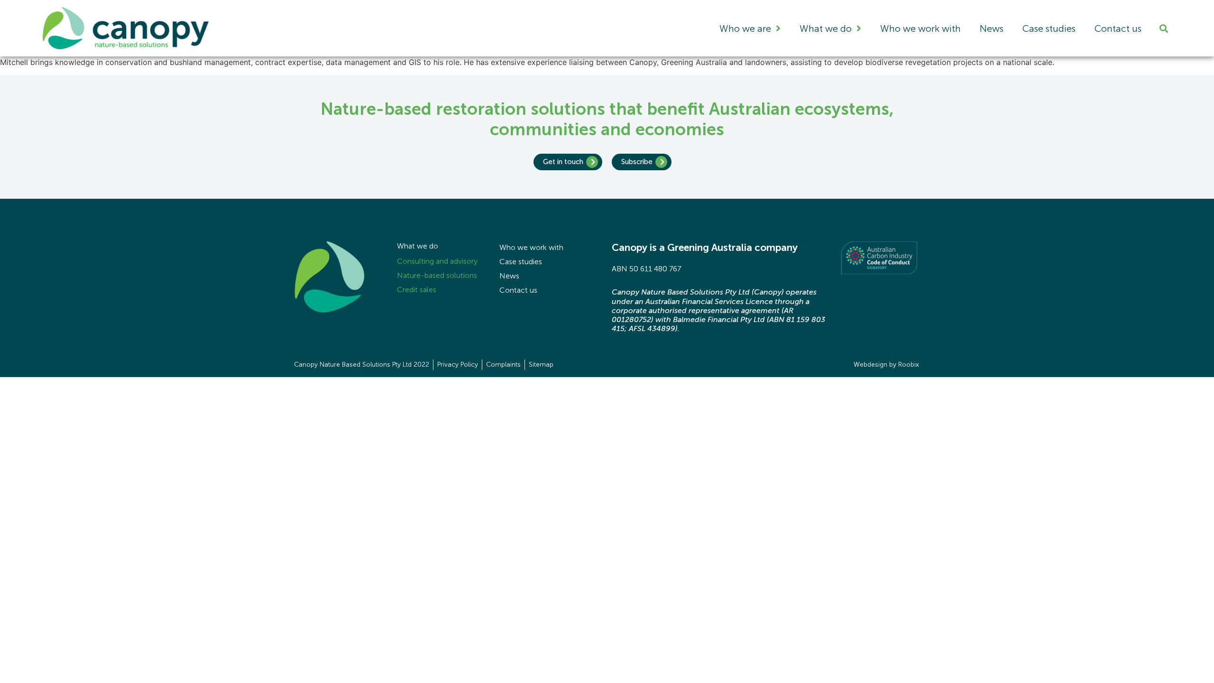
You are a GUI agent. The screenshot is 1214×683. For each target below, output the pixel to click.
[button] (1163, 28)
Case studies (1049, 28)
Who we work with (920, 28)
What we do (826, 28)
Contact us (1117, 28)
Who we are (745, 28)
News (991, 28)
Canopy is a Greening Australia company (705, 247)
